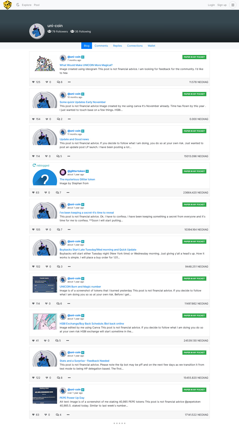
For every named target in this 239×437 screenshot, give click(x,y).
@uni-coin (74, 56)
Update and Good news (74, 139)
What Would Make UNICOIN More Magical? (86, 65)
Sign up (222, 5)
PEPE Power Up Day (72, 397)
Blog (86, 45)
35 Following (82, 31)
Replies (117, 45)
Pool (37, 5)
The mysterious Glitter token (77, 179)
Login (211, 5)
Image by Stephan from (74, 183)
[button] (232, 4)
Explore (26, 5)
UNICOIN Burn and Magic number (80, 286)
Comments (101, 45)
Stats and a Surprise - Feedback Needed (84, 360)
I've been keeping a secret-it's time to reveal (87, 212)
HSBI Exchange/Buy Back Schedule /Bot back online (92, 323)
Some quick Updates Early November (83, 102)
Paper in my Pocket (194, 57)
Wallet (151, 45)
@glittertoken (76, 171)
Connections (135, 45)
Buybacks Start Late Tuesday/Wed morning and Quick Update (98, 249)
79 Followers (59, 31)
